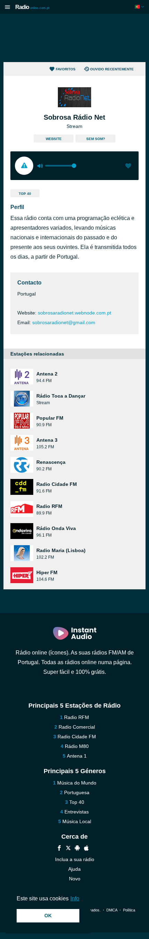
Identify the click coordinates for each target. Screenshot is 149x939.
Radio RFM (76, 717)
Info (74, 898)
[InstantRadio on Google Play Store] (77, 849)
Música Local (76, 821)
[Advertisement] (74, 38)
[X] (68, 849)
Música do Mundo (76, 783)
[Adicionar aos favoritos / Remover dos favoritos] (128, 166)
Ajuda (74, 869)
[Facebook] (59, 849)
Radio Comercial (77, 727)
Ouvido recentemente (112, 69)
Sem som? (95, 139)
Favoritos (66, 69)
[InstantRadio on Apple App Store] (86, 849)
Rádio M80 (77, 746)
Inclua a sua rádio (74, 859)
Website (54, 139)
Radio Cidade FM (77, 736)
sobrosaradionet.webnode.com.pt (74, 313)
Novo (74, 878)
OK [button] (48, 915)
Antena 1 (77, 756)
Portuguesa (76, 792)
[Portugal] (140, 7)
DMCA (111, 910)
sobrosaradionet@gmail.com (63, 322)
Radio (32, 7)
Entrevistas (76, 812)
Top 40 (25, 194)
